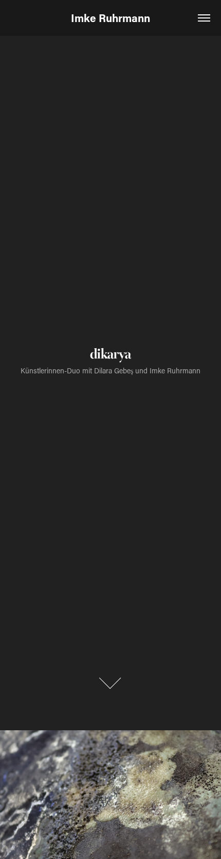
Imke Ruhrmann (110, 18)
